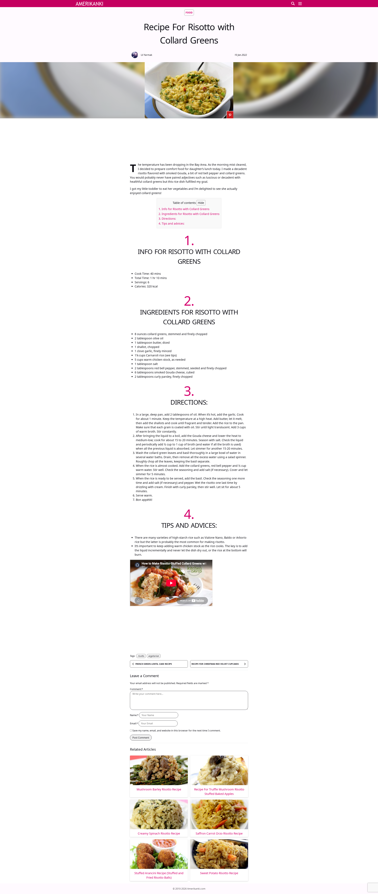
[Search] (293, 4)
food (189, 12)
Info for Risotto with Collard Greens (184, 209)
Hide (201, 203)
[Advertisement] (189, 139)
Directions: (167, 219)
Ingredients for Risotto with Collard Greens (189, 214)
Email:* (134, 723)
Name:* (134, 715)
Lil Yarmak (146, 55)
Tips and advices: (171, 223)
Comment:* (136, 689)
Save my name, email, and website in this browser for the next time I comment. (176, 730)
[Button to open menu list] (300, 3)
